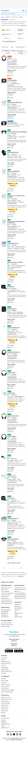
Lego (16, 611)
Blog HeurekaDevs (5, 669)
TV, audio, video (14, 17)
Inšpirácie (3, 726)
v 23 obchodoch (10, 145)
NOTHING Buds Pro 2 (12, 308)
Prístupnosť (3, 673)
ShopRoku (3, 720)
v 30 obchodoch (10, 255)
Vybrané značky (5, 607)
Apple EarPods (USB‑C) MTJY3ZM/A (15, 262)
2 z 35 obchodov (10, 409)
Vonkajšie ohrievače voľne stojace (7, 602)
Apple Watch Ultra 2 (19, 608)
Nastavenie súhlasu (5, 686)
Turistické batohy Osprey (6, 600)
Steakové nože (4, 596)
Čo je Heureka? (4, 658)
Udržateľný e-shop (5, 727)
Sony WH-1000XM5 (11, 436)
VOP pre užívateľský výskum (7, 692)
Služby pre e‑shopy (5, 701)
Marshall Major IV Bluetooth (13, 352)
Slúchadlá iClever (4, 613)
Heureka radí (3, 682)
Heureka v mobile (4, 680)
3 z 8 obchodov (10, 214)
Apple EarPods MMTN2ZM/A (13, 327)
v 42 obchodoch (10, 236)
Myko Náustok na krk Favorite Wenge (21, 596)
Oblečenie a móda (18, 616)
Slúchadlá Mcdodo (5, 616)
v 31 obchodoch (10, 489)
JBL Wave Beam (10, 286)
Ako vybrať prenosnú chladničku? (7, 624)
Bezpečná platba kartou (6, 690)
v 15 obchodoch (10, 365)
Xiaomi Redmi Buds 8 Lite (13, 243)
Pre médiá (3, 665)
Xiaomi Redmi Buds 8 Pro (12, 518)
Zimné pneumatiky (18, 613)
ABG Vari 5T (17, 591)
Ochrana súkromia (5, 688)
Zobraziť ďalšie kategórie (8, 41)
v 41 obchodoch (10, 116)
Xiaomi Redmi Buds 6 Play (13, 152)
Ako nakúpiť (3, 678)
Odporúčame (18, 602)
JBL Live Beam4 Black (12, 80)
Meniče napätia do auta (6, 588)
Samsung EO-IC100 (11, 476)
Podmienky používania (5, 661)
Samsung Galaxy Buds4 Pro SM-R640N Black (17, 132)
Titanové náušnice (5, 598)
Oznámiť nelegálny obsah (6, 671)
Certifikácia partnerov (5, 724)
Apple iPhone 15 (18, 604)
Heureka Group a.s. (16, 738)
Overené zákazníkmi (5, 718)
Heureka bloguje (4, 667)
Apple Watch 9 (18, 606)
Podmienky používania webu (16, 739)
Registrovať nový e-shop (6, 699)
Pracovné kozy (4, 589)
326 (21, 568)
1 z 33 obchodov (10, 189)
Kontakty (3, 660)
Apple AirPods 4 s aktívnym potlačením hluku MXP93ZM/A (14, 229)
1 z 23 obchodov (10, 345)
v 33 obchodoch (10, 164)
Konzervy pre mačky (5, 595)
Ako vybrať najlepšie (6, 620)
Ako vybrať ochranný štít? (6, 623)
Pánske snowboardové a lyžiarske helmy (7, 603)
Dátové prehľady (4, 707)
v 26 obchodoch (10, 450)
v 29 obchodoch (10, 386)
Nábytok (16, 615)
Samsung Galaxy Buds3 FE (13, 539)
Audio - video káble (5, 591)
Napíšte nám (14, 640)
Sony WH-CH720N (11, 372)
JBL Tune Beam (10, 498)
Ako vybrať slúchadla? (12, 123)
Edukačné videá (4, 711)
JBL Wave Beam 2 (11, 393)
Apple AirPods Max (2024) (13, 416)
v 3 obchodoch (10, 94)
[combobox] (14, 13)
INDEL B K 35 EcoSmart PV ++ (21, 589)
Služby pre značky (5, 705)
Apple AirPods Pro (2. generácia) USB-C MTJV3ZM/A (16, 196)
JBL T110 (9, 457)
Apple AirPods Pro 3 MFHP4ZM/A (14, 102)
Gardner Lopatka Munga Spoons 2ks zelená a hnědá (21, 593)
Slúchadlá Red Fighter (5, 610)
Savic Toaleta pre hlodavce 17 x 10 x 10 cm (21, 595)
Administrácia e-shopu (5, 697)
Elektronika (8, 17)
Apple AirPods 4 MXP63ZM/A (13, 171)
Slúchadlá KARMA (4, 611)
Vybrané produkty (19, 585)
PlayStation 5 (17, 610)
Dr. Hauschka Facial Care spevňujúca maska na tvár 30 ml (21, 588)
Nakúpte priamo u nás (5, 684)
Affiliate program (4, 709)
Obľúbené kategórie (6, 585)
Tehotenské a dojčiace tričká (7, 593)
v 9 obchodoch (10, 72)
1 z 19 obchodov (10, 280)
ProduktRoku (4, 722)
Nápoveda (3, 712)
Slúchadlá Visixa (4, 615)
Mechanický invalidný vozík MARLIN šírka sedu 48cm (21, 598)
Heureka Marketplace (5, 703)
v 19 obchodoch (10, 429)
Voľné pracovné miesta (6, 663)
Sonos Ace (9, 58)
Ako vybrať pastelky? (5, 626)
